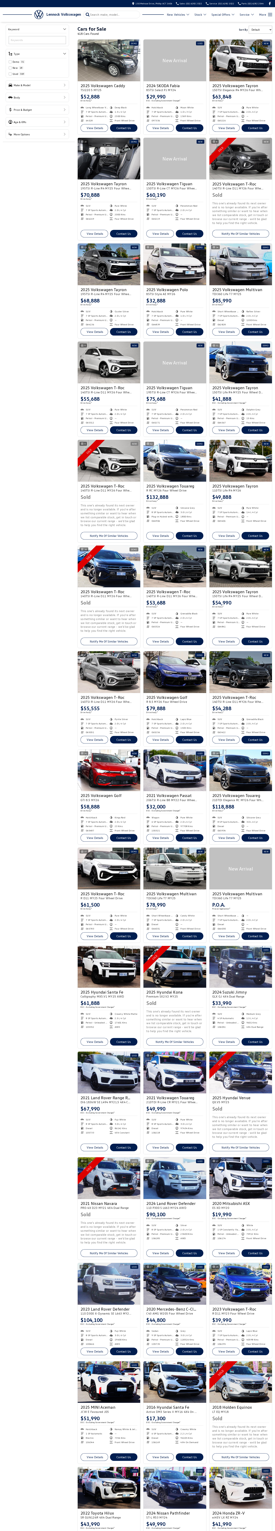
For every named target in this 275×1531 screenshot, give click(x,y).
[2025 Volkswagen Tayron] (240, 60)
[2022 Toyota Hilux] (109, 1488)
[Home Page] (23, 14)
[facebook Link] (269, 3)
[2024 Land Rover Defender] (174, 1178)
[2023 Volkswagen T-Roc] (240, 1284)
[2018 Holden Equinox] (240, 1382)
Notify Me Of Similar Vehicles (241, 234)
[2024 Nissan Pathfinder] (174, 1488)
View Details (95, 128)
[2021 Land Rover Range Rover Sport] (109, 1072)
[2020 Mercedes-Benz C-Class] (174, 1284)
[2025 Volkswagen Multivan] (240, 264)
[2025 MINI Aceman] (109, 1382)
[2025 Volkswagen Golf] (174, 672)
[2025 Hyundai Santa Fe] (109, 967)
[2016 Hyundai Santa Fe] (174, 1382)
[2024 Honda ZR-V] (240, 1488)
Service (244, 14)
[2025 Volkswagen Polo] (174, 264)
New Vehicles (176, 14)
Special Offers (220, 14)
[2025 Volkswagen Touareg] (174, 461)
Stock (198, 14)
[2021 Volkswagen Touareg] (174, 1072)
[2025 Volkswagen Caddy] (109, 60)
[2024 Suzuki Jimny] (240, 967)
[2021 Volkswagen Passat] (174, 770)
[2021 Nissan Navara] (109, 1178)
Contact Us (123, 128)
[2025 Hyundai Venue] (240, 1072)
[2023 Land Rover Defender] (109, 1284)
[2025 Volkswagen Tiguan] (174, 159)
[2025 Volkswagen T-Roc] (240, 159)
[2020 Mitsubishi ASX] (240, 1178)
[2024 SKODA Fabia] (174, 60)
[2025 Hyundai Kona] (174, 967)
